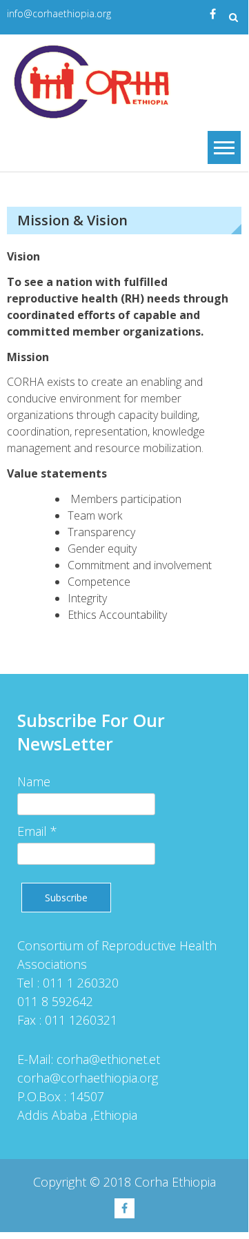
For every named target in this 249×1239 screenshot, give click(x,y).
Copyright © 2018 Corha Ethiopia (124, 1182)
